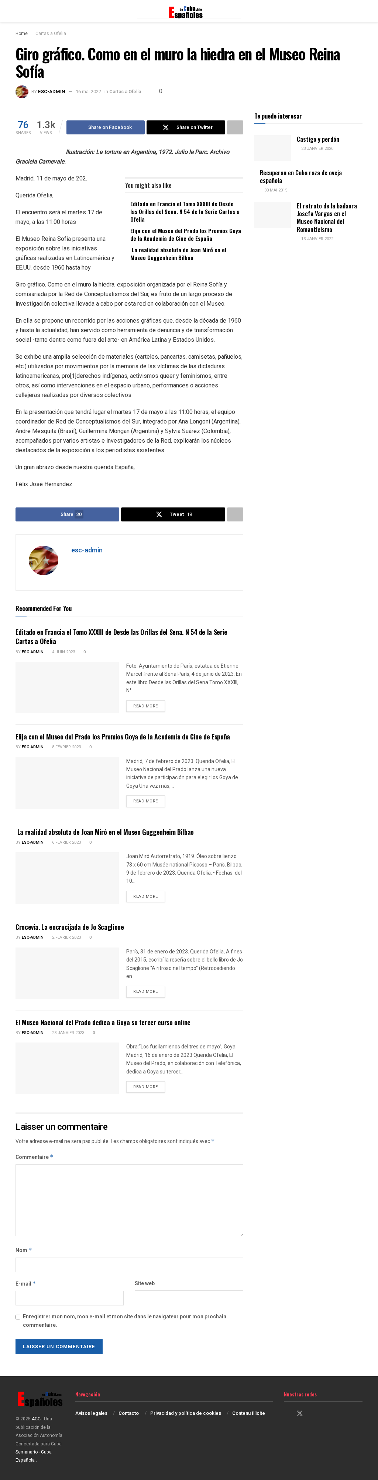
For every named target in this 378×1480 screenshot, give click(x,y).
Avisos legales (91, 1413)
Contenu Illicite (248, 1413)
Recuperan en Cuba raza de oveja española (301, 176)
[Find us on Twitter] (299, 1414)
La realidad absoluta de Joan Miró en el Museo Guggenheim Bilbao (178, 253)
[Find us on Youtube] (325, 1414)
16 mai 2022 (88, 91)
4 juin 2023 (63, 652)
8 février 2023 (66, 747)
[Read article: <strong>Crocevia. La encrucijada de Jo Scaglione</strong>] (67, 973)
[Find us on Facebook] (286, 1414)
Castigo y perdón (318, 139)
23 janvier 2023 (67, 1033)
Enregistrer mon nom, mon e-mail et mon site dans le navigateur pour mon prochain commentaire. (124, 1321)
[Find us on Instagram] (313, 1414)
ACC (36, 1419)
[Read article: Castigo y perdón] (272, 148)
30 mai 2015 (275, 190)
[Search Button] (359, 11)
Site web (145, 1283)
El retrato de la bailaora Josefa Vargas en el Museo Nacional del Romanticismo (327, 217)
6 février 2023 (66, 842)
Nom (24, 1250)
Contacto (128, 1413)
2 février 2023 (66, 937)
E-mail (26, 1284)
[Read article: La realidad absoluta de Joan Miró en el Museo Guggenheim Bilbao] (67, 878)
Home (22, 33)
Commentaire (35, 1157)
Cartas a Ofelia (50, 33)
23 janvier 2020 (316, 148)
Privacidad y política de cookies (185, 1413)
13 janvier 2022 (316, 239)
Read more (149, 706)
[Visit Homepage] (189, 11)
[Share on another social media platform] (235, 127)
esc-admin (51, 91)
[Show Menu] (19, 11)
